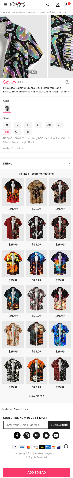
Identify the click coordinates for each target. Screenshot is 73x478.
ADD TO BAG (36, 472)
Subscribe (59, 425)
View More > (36, 396)
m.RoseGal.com (20, 4)
